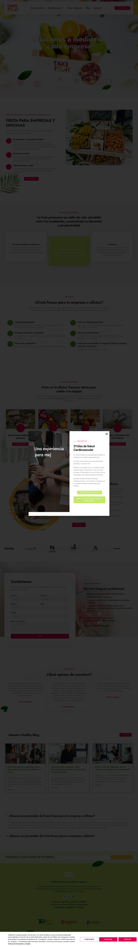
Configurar (89, 939)
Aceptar (127, 939)
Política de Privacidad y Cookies (19, 944)
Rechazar (108, 939)
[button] (106, 434)
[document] (69, 473)
